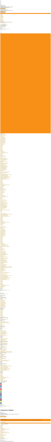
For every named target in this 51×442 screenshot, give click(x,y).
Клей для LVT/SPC (3, 96)
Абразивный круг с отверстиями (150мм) (6, 111)
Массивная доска (2, 76)
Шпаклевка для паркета (3, 101)
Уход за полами (2, 41)
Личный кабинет (2, 382)
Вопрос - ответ (2, 435)
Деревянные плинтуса (3, 48)
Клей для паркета (2, 252)
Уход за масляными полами (4, 90)
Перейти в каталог (3, 8)
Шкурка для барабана (3, 51)
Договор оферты (2, 67)
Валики (1, 42)
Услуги (1, 118)
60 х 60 (1, 145)
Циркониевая (2, 107)
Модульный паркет (3, 79)
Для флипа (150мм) (3, 265)
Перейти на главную (3, 416)
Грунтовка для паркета (3, 45)
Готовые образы (2, 437)
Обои (1, 116)
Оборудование (2, 40)
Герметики (1, 100)
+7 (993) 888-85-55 (3, 381)
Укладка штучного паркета (4, 60)
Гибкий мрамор (2, 53)
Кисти (1, 92)
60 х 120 (1, 38)
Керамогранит (2, 37)
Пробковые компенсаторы (4, 47)
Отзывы (1, 64)
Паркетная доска (2, 139)
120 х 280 (1, 39)
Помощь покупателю (3, 434)
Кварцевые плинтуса (3, 165)
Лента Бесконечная (3, 112)
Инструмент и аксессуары (4, 152)
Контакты (1, 187)
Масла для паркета (3, 98)
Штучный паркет (2, 74)
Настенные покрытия (3, 52)
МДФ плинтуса (2, 104)
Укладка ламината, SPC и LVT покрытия (6, 58)
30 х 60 (1, 84)
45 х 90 (1, 85)
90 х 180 (1, 86)
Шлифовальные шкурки (3, 167)
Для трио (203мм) (2, 110)
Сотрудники (2, 129)
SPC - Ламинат (2, 73)
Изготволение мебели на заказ (4, 124)
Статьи (1, 127)
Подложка (1, 80)
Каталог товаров (2, 134)
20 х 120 (1, 147)
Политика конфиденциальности (5, 66)
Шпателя (1, 249)
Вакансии (1, 65)
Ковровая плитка (2, 78)
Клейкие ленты (2, 93)
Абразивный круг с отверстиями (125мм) (6, 267)
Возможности (2, 438)
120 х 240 (1, 150)
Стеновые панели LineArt (4, 117)
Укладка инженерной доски (4, 177)
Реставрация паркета (3, 123)
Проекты (1, 132)
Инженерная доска (3, 75)
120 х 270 (1, 87)
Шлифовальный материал (4, 49)
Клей (1, 44)
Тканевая (1, 108)
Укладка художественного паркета (5, 122)
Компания (1, 125)
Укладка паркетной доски (4, 59)
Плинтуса (1, 46)
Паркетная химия (2, 43)
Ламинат (1, 35)
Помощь (1, 433)
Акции (1, 179)
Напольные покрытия (3, 34)
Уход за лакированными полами (4, 91)
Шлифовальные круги (3, 50)
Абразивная (2, 113)
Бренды (1, 436)
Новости (1, 63)
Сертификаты (2, 68)
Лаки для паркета (2, 99)
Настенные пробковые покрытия (5, 54)
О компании (2, 424)
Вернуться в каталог (3, 417)
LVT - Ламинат (2, 36)
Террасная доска (2, 142)
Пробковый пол (2, 77)
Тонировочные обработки (4, 159)
